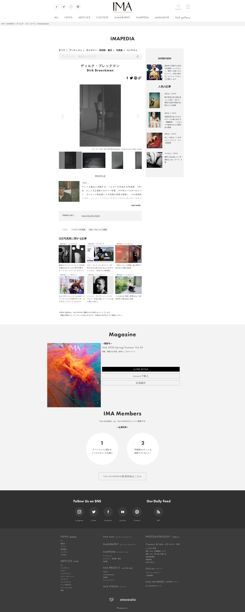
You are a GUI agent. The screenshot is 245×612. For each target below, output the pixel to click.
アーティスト (75, 50)
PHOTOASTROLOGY (163, 536)
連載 (62, 590)
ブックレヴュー (66, 573)
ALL (62, 541)
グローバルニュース (67, 576)
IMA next (117, 536)
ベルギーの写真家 (78, 230)
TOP (2, 24)
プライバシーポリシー (153, 572)
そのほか (64, 555)
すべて (62, 50)
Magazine (122, 334)
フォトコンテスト (109, 580)
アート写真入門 (66, 585)
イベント (64, 546)
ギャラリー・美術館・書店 (99, 50)
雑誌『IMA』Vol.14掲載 (98, 230)
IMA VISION (114, 586)
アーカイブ (100, 244)
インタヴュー (72, 244)
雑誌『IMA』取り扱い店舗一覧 (156, 554)
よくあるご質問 (151, 548)
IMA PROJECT (118, 567)
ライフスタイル (66, 582)
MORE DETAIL (140, 369)
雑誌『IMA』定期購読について (156, 551)
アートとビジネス (66, 587)
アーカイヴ (64, 579)
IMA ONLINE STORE (91, 216)
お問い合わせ (150, 562)
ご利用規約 (149, 575)
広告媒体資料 (150, 557)
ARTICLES (63, 244)
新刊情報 (64, 549)
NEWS (68, 536)
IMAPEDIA (10, 24)
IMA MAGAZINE (108, 575)
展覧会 (63, 543)
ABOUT (105, 572)
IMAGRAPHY (120, 544)
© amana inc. (122, 608)
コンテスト (132, 50)
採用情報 (149, 559)
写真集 (119, 50)
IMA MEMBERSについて (154, 586)
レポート (64, 571)
